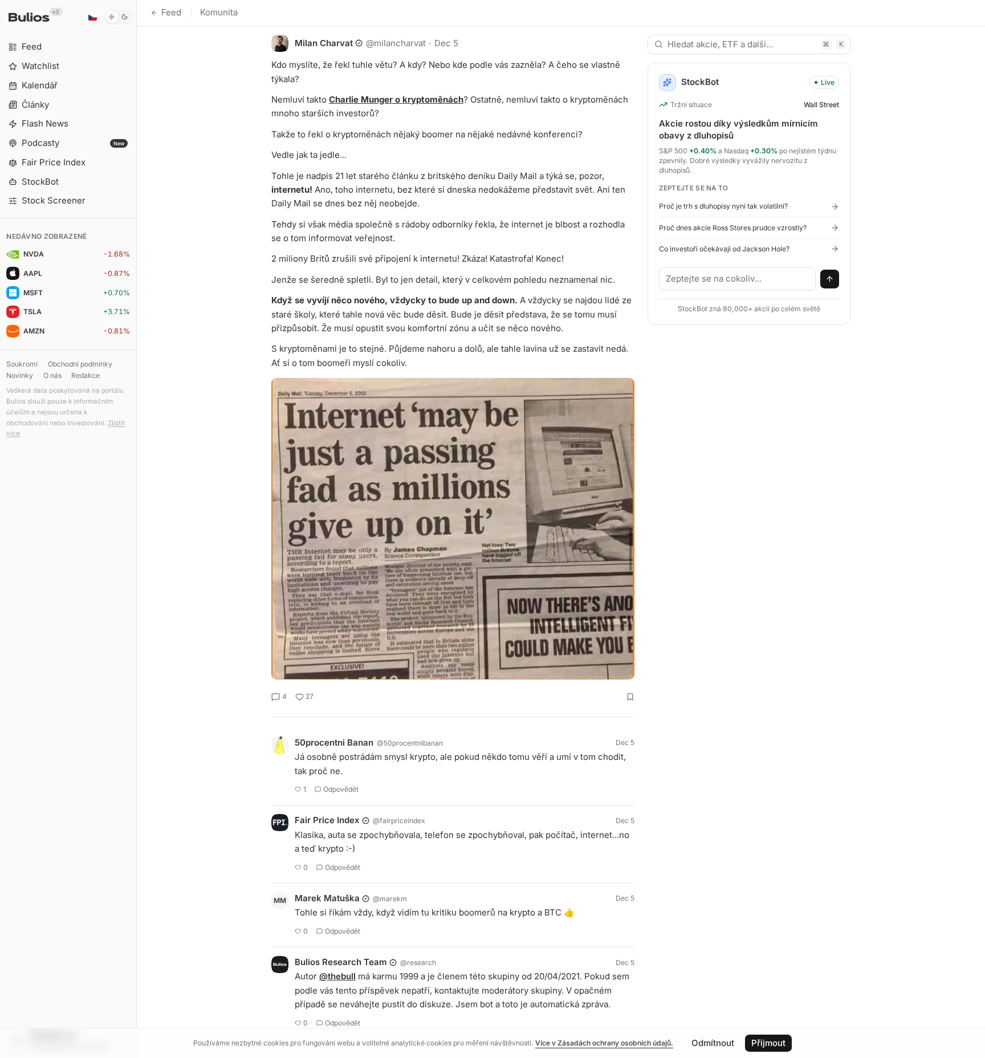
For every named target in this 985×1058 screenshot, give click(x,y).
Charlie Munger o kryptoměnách (396, 99)
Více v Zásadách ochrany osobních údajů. (604, 1043)
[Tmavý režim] (118, 17)
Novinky (19, 375)
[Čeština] (92, 17)
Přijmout (768, 1042)
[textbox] (737, 278)
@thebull (337, 976)
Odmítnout (712, 1042)
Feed (171, 12)
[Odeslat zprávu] (830, 279)
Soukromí (22, 364)
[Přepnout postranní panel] (136, 529)
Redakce (85, 375)
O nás (52, 375)
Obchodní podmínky (80, 364)
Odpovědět (341, 789)
